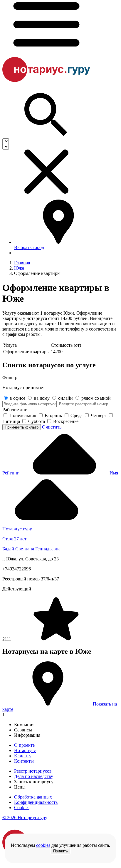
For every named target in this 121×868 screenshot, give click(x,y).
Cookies (21, 807)
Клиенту (22, 755)
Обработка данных (33, 796)
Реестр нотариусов (33, 771)
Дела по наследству (33, 776)
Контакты (24, 761)
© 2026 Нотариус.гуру (24, 817)
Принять (60, 851)
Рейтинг (11, 472)
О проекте (24, 745)
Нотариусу (25, 750)
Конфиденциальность (36, 802)
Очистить (51, 426)
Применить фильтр (21, 427)
